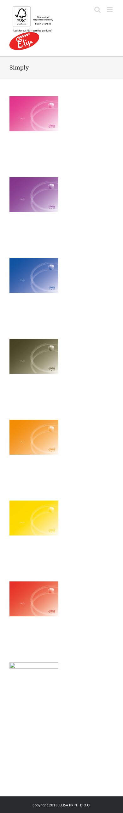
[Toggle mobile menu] (110, 9)
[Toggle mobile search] (97, 9)
